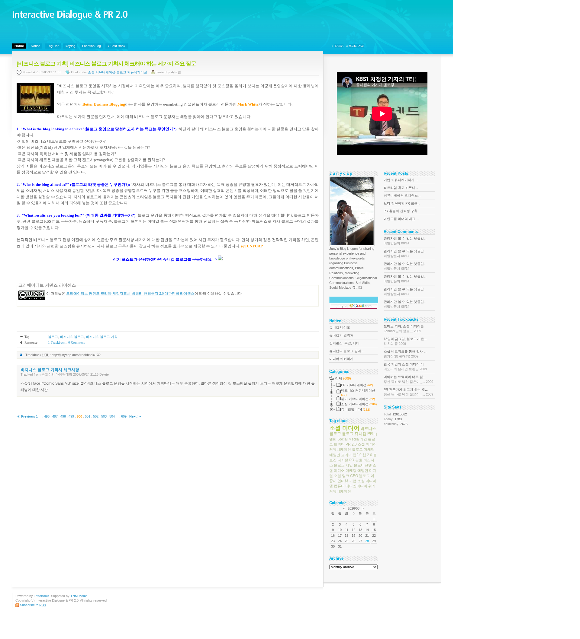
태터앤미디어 (356, 486)
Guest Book (116, 46)
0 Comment (76, 342)
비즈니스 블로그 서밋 (351, 462)
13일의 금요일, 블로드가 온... (405, 341)
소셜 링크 (341, 476)
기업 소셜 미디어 (362, 481)
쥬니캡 (360, 433)
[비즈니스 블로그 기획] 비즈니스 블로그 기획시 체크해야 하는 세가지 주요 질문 (106, 64)
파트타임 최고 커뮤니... (401, 187)
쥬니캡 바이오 (339, 327)
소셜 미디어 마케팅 (352, 467)
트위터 (339, 444)
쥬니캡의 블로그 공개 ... (347, 351)
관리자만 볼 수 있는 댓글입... (405, 241)
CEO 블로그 (360, 476)
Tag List (53, 46)
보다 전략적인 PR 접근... (402, 203)
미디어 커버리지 (341, 359)
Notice (35, 46)
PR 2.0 (351, 444)
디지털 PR (345, 460)
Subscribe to (33, 605)
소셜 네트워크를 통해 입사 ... (405, 354)
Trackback (57, 342)
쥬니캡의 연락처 (341, 335)
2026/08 (353, 508)
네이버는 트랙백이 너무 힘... (408, 379)
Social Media (348, 439)
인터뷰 (342, 481)
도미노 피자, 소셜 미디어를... (405, 328)
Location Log (91, 46)
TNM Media (78, 596)
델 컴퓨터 (337, 486)
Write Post (356, 46)
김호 (358, 460)
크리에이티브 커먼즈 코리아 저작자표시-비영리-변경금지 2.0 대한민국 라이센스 (130, 293)
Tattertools (41, 596)
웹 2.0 (367, 455)
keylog (70, 46)
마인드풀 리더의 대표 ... (401, 219)
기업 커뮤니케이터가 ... (401, 180)
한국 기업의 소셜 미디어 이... (405, 366)
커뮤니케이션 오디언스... (402, 195)
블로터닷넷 (363, 465)
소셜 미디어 (344, 427)
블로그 (53, 337)
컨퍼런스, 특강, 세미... (345, 343)
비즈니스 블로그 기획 (102, 337)
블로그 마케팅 (363, 449)
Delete (104, 374)
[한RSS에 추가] (220, 259)
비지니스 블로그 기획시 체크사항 (50, 369)
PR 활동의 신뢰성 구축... (402, 211)
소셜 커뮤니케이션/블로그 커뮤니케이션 (117, 72)
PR (370, 433)
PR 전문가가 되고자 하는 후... (408, 392)
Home (19, 46)
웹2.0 (357, 455)
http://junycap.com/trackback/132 (76, 355)
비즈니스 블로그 (72, 337)
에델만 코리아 (340, 455)
